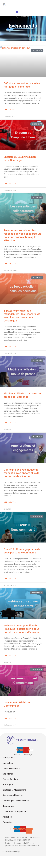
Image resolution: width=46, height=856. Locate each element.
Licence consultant (11, 768)
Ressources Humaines (13, 795)
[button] (17, 12)
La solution (8, 763)
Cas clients (8, 774)
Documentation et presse (14, 811)
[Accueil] (17, 17)
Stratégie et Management (14, 790)
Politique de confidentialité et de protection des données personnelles (22, 844)
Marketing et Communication (16, 801)
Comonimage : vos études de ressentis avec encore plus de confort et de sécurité (21, 473)
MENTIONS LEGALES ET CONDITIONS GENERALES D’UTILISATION (22, 838)
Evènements (25, 17)
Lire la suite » (10, 110)
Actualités (7, 817)
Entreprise (7, 822)
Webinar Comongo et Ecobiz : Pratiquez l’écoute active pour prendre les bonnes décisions (21, 629)
